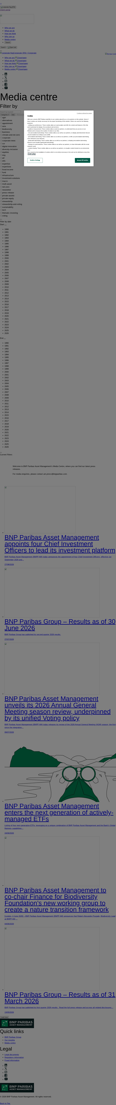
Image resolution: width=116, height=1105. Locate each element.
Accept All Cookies (82, 160)
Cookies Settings (35, 160)
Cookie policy (31, 154)
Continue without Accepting (84, 113)
